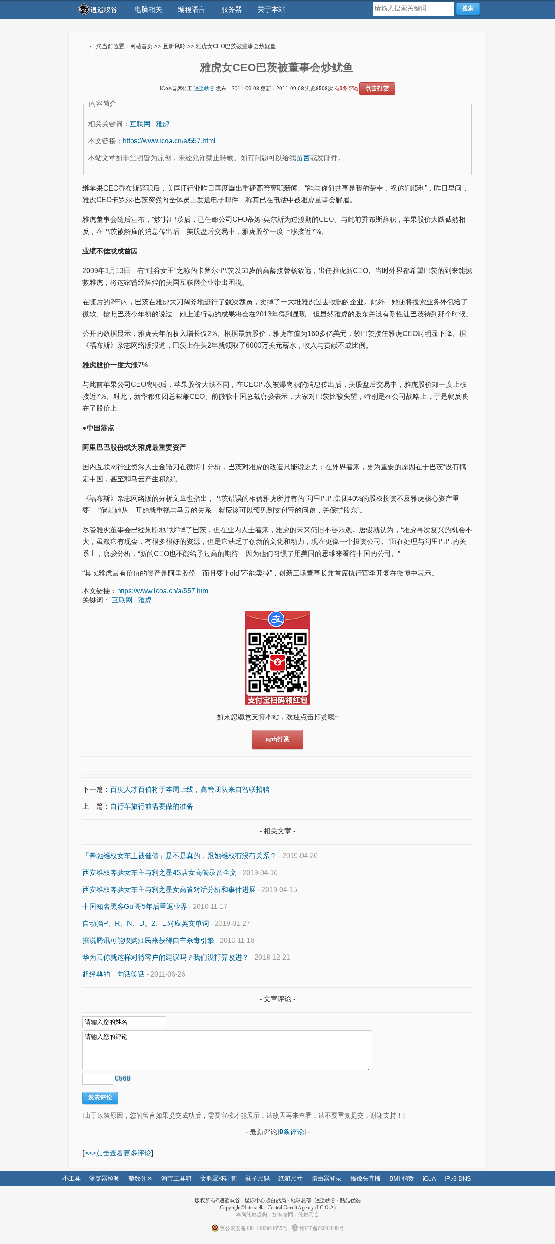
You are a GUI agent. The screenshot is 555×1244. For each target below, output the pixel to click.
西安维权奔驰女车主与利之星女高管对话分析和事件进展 (169, 889)
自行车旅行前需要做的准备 (151, 806)
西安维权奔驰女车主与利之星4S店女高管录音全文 (159, 872)
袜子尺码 (257, 1178)
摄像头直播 (365, 1178)
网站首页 (141, 46)
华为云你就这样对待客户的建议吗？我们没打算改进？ (165, 957)
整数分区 (140, 1178)
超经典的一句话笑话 (113, 974)
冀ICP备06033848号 (321, 1228)
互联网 (140, 124)
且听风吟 (174, 46)
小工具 (71, 1178)
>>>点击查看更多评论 (117, 1153)
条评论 (291, 1131)
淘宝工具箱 (176, 1178)
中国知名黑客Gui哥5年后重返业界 (134, 906)
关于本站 (271, 9)
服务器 (231, 9)
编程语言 (192, 9)
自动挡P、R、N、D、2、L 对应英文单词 (145, 923)
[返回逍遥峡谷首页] (98, 9)
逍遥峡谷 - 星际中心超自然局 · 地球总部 (265, 1201)
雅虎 (163, 124)
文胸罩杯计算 (218, 1178)
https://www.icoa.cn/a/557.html (169, 141)
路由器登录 (326, 1178)
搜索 (468, 8)
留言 (303, 157)
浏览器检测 (104, 1178)
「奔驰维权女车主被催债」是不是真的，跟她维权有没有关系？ (179, 855)
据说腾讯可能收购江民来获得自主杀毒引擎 (148, 940)
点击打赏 (377, 88)
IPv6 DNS (457, 1178)
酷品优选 (350, 1201)
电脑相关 (148, 9)
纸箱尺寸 (290, 1178)
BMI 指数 (401, 1178)
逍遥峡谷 (204, 89)
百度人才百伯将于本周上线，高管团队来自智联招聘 (190, 789)
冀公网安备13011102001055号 (253, 1228)
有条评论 (346, 89)
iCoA (429, 1178)
